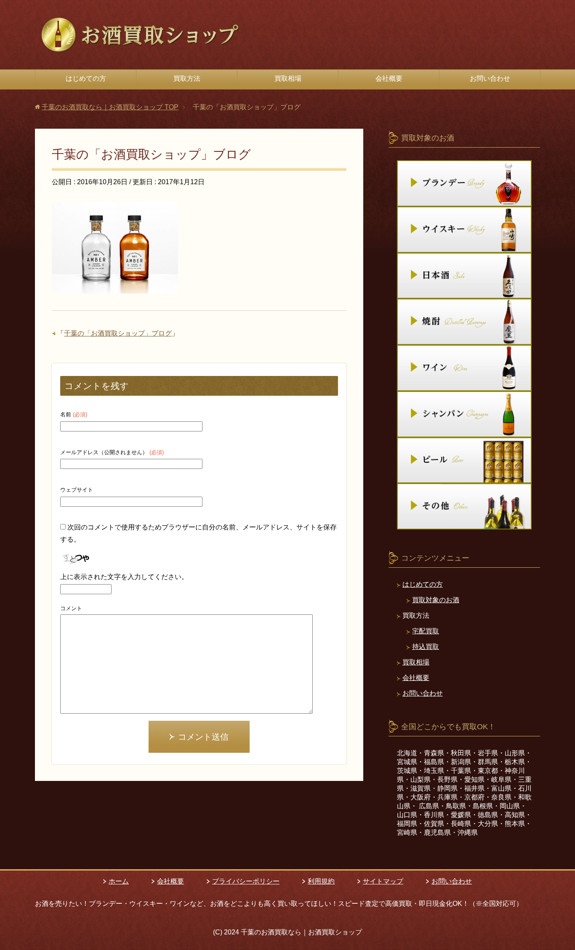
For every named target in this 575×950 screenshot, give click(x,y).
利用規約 (321, 881)
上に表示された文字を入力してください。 (124, 576)
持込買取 (425, 646)
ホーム (119, 881)
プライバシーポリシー (246, 881)
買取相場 (287, 78)
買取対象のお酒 (435, 599)
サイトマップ (383, 881)
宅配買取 (425, 631)
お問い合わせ (490, 78)
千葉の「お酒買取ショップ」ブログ (118, 333)
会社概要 (388, 78)
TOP (110, 107)
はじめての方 (86, 78)
